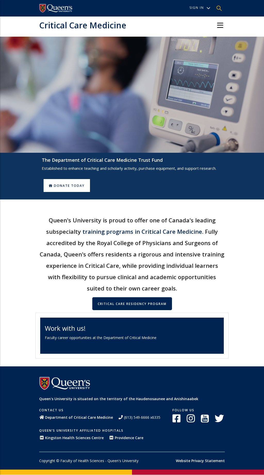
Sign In (196, 7)
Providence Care (129, 437)
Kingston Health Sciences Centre (74, 437)
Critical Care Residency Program (132, 304)
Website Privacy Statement (200, 460)
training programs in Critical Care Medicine (142, 231)
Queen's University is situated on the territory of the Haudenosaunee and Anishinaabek (118, 398)
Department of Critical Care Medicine (79, 417)
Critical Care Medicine (82, 25)
